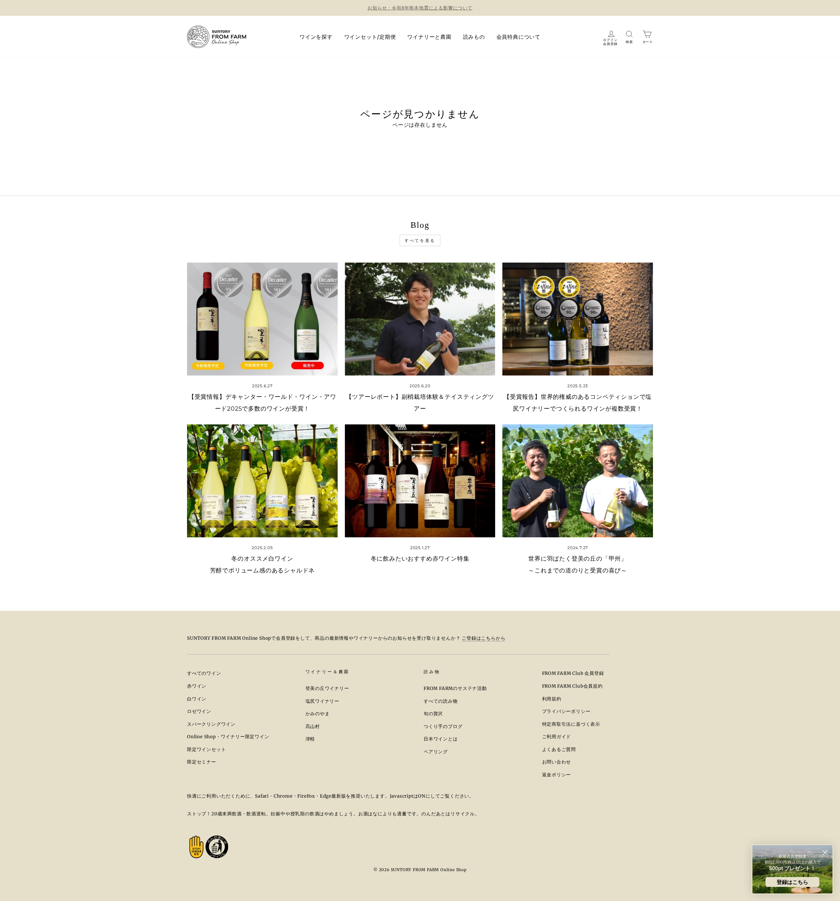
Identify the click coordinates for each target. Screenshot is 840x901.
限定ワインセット (206, 749)
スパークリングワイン (211, 724)
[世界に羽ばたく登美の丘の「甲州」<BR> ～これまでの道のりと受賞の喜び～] (577, 480)
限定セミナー (201, 762)
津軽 (310, 739)
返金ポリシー (556, 775)
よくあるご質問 (559, 749)
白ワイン (196, 699)
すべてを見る (420, 240)
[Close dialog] (825, 852)
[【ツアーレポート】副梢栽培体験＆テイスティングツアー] (420, 319)
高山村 (312, 726)
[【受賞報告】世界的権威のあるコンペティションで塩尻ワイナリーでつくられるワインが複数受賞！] (577, 319)
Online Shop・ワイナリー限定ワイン (228, 737)
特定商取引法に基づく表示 (571, 724)
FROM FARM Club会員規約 (572, 686)
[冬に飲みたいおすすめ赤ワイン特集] (420, 480)
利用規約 (551, 699)
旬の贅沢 (433, 714)
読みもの (474, 36)
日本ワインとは (441, 739)
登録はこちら (792, 882)
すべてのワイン (204, 673)
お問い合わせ (556, 762)
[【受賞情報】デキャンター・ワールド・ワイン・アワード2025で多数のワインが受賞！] (262, 319)
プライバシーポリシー (566, 711)
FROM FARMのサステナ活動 (455, 688)
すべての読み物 (441, 701)
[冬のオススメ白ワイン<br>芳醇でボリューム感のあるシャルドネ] (262, 480)
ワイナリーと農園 (429, 36)
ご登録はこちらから (483, 638)
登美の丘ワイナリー (327, 688)
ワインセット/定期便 (370, 36)
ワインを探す (316, 36)
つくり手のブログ (443, 726)
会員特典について (518, 36)
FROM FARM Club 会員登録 (573, 673)
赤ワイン (196, 686)
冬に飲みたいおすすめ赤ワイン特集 (420, 558)
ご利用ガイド (556, 737)
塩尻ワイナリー (322, 701)
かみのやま (317, 714)
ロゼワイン (199, 711)
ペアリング (436, 752)
